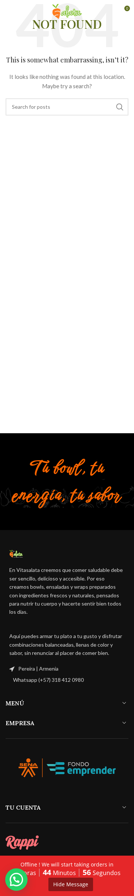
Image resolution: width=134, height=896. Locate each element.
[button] (16, 879)
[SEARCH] (119, 107)
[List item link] (67, 680)
